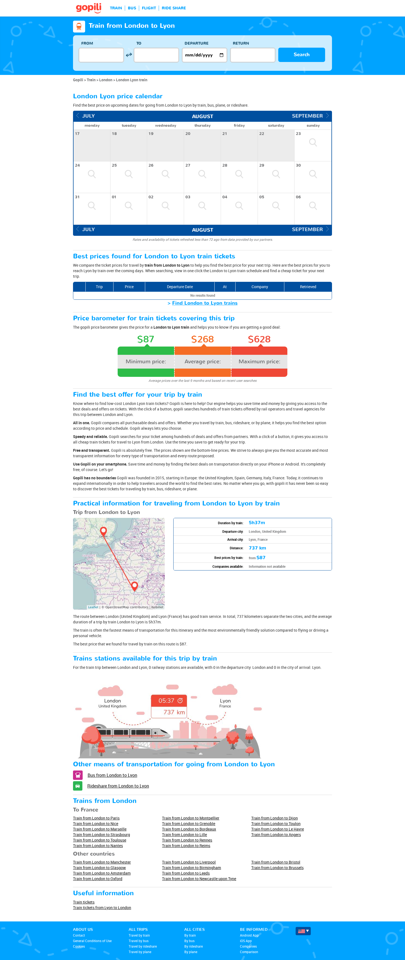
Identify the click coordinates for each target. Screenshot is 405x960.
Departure (197, 43)
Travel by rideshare (143, 946)
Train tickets (83, 902)
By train (190, 935)
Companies (248, 946)
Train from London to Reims (186, 845)
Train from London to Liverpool (189, 862)
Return (241, 43)
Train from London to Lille (184, 834)
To (138, 43)
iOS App (246, 941)
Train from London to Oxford (97, 878)
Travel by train (139, 935)
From (87, 43)
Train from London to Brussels (277, 867)
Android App (249, 935)
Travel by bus (138, 941)
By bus (189, 941)
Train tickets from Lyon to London (102, 907)
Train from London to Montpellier (190, 818)
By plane (190, 952)
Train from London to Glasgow (99, 867)
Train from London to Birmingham (191, 867)
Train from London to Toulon (276, 823)
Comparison (249, 952)
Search (302, 54)
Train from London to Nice (95, 823)
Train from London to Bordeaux (189, 829)
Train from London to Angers (276, 834)
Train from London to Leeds (186, 873)
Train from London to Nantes (98, 845)
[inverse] (129, 55)
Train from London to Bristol (275, 862)
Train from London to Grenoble (188, 823)
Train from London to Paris (96, 818)
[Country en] (303, 931)
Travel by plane (140, 952)
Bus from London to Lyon (112, 775)
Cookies (79, 946)
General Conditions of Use (92, 941)
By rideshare (193, 946)
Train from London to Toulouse (99, 840)
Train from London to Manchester (102, 862)
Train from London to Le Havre (277, 829)
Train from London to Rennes (187, 840)
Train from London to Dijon (274, 818)
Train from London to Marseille (99, 829)
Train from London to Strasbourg (101, 834)
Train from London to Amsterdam (102, 873)
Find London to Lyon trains (204, 303)
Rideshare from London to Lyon (118, 786)
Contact (79, 935)
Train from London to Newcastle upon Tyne (199, 878)
